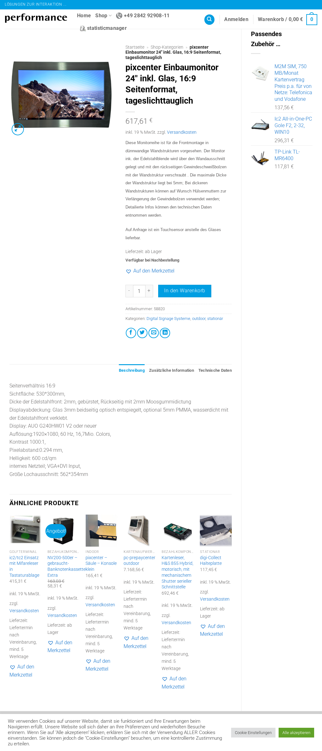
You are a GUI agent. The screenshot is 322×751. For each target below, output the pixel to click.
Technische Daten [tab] (215, 370)
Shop (101, 16)
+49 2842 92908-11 (146, 16)
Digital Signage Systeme (168, 318)
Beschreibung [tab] (132, 370)
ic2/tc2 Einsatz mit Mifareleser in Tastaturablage (24, 566)
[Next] (231, 607)
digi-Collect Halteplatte (211, 560)
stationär (215, 318)
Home (84, 16)
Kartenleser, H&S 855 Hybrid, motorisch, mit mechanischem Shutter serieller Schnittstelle (177, 572)
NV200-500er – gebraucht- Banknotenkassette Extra (66, 566)
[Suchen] (209, 19)
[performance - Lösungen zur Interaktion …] (36, 19)
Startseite (134, 47)
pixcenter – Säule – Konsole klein (101, 563)
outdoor (198, 318)
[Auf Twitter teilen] (142, 333)
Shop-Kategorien (167, 47)
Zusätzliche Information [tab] (171, 370)
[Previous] (9, 607)
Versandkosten (182, 132)
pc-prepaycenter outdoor (139, 560)
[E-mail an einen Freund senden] (153, 333)
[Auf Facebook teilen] (131, 333)
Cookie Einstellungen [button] (253, 732)
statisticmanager (107, 28)
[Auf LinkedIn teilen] (165, 333)
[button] (236, 19)
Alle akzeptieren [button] (296, 732)
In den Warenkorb (184, 291)
